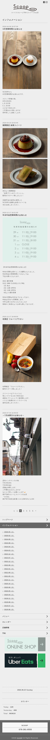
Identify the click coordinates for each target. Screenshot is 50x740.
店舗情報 (5, 627)
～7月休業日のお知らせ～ (13, 415)
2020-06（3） (9, 587)
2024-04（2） (9, 547)
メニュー (5, 616)
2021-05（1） (9, 576)
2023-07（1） (9, 558)
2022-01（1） (9, 569)
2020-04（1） (9, 595)
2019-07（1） (9, 606)
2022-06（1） (9, 565)
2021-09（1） (9, 572)
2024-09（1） (9, 539)
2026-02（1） (9, 535)
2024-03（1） (9, 550)
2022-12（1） (9, 561)
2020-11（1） (9, 580)
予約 (4, 633)
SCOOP (19, 738)
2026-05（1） (9, 532)
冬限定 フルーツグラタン (13, 319)
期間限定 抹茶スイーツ (12, 125)
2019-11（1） (9, 598)
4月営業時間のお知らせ (12, 29)
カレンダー (6, 622)
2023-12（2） (9, 554)
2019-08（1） (9, 602)
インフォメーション (10, 525)
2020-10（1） (9, 583)
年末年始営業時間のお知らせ (15, 215)
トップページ (7, 520)
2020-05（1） (9, 591)
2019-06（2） (9, 609)
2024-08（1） (9, 543)
